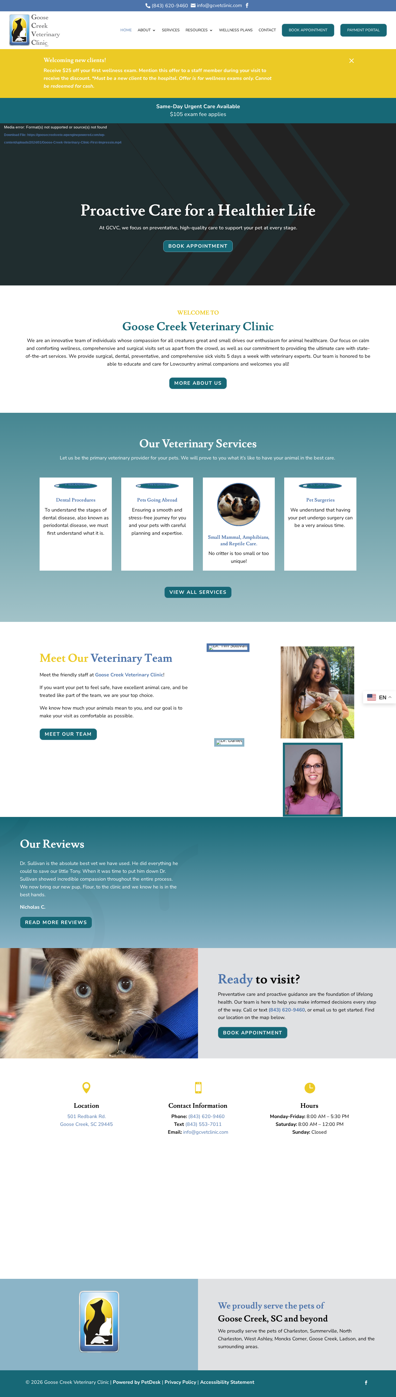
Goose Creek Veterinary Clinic (129, 675)
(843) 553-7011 (203, 1124)
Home (126, 30)
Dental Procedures (75, 500)
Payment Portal (363, 30)
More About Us (198, 383)
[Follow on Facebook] (366, 1382)
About (144, 30)
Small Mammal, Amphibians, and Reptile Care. (238, 540)
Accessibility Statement (227, 1382)
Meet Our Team (68, 734)
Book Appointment (308, 30)
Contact (267, 30)
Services (171, 30)
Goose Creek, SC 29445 (86, 1124)
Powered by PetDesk (137, 1382)
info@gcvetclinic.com (205, 1132)
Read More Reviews (56, 922)
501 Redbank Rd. (86, 1116)
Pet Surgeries (320, 500)
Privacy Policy (180, 1382)
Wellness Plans (236, 30)
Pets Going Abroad (157, 500)
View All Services (198, 592)
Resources (197, 30)
